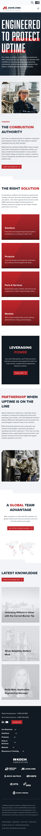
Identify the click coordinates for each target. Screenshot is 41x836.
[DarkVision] (20, 792)
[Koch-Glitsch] (12, 776)
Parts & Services (5, 742)
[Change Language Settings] (37, 3)
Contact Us (17, 722)
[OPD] (27, 784)
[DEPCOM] (10, 769)
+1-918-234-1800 (22, 713)
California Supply (6, 822)
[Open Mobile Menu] (38, 8)
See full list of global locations (19, 528)
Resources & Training (10, 751)
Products (5, 737)
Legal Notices (16, 822)
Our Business (7, 729)
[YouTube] (6, 722)
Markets (5, 747)
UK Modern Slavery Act (8, 825)
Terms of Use (24, 822)
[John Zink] (28, 769)
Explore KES (19, 373)
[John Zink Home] (11, 8)
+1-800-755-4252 (23, 717)
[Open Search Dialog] (32, 3)
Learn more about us (10, 167)
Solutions (5, 733)
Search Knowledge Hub (11, 579)
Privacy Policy (32, 822)
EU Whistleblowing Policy (22, 825)
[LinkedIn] (3, 722)
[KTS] (14, 784)
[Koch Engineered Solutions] (20, 760)
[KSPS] (31, 776)
